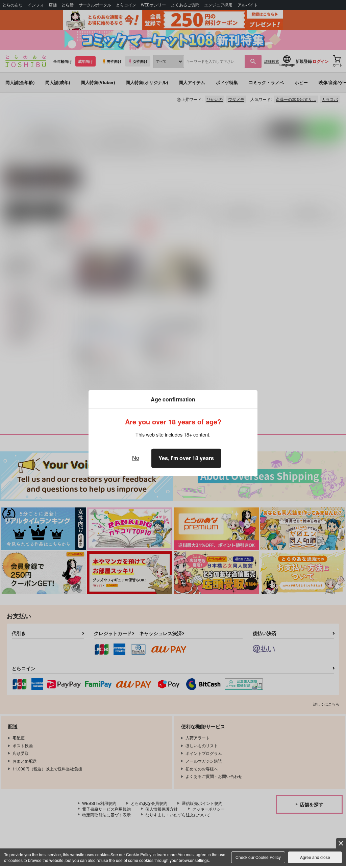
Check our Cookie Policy (258, 857)
